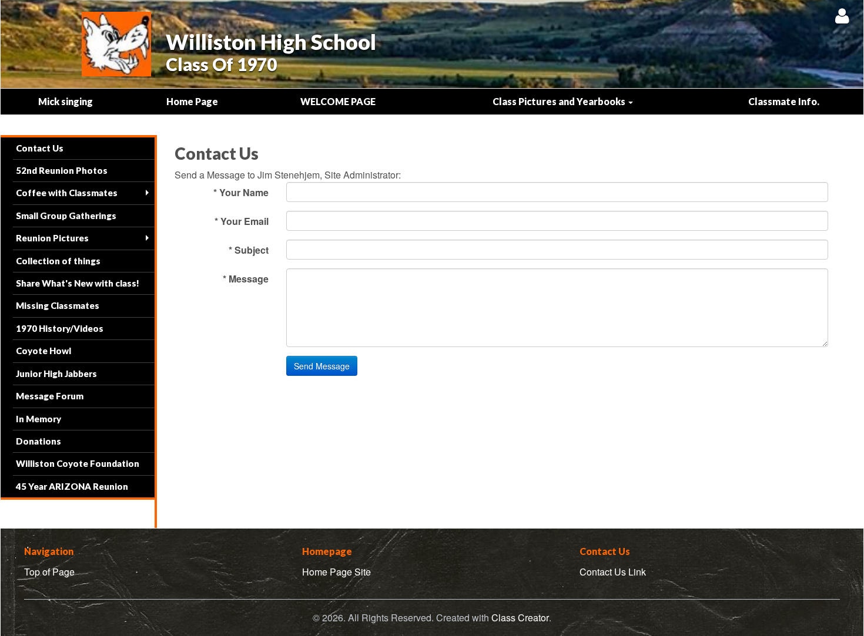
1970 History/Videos (59, 328)
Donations (38, 441)
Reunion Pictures (52, 238)
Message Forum (49, 396)
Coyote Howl (43, 350)
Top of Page (49, 571)
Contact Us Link (613, 571)
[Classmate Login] (842, 15)
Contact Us (39, 148)
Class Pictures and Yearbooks (560, 101)
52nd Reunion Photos (62, 170)
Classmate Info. (783, 101)
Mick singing (65, 101)
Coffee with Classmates (67, 192)
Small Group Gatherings (66, 215)
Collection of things (58, 260)
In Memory (38, 418)
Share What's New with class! (77, 283)
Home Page (192, 101)
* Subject (249, 250)
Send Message (322, 366)
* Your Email (242, 221)
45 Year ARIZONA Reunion (72, 486)
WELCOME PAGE (338, 101)
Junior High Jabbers (56, 373)
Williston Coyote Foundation (77, 463)
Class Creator (520, 617)
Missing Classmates (57, 305)
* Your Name (241, 192)
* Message (246, 278)
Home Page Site (336, 571)
